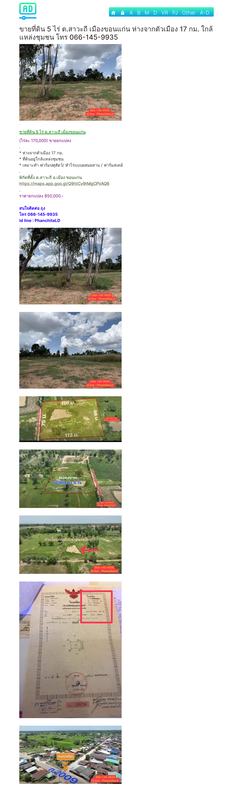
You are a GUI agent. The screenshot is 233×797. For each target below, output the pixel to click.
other (189, 13)
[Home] (113, 12)
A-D (204, 13)
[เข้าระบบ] (122, 12)
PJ (175, 13)
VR (164, 13)
